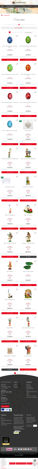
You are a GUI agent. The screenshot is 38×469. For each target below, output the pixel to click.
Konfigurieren (12, 463)
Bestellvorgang (28, 385)
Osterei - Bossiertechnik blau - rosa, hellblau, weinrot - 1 (10, 47)
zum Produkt (28, 256)
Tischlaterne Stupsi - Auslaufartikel (10, 355)
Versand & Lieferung (18, 415)
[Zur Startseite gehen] (19, 2)
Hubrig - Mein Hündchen (28, 215)
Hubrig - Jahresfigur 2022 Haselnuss (10, 243)
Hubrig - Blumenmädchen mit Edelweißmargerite (10, 158)
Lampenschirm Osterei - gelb (10, 186)
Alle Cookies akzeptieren (32, 463)
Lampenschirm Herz (28, 130)
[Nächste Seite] (20, 32)
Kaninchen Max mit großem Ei (28, 186)
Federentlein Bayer (10, 327)
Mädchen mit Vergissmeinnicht (10, 299)
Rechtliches (3, 415)
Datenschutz (3, 418)
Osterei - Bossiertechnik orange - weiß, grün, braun (28, 75)
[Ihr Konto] (30, 6)
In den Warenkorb (10, 59)
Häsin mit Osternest (10, 271)
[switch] (35, 465)
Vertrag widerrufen (5, 406)
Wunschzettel (16, 387)
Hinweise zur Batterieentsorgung (6, 420)
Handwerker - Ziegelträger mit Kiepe (28, 243)
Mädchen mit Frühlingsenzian (10, 215)
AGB (1, 417)
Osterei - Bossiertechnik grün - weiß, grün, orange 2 (28, 47)
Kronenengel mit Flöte (28, 355)
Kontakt (27, 390)
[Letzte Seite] (22, 32)
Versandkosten (21, 453)
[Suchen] (23, 6)
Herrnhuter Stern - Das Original (31, 395)
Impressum (2, 421)
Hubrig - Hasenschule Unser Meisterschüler (28, 158)
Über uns (27, 394)
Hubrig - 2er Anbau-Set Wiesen (28, 271)
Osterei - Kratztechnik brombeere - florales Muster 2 (10, 103)
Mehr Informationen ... (3, 467)
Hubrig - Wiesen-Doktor (28, 299)
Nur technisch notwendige (21, 463)
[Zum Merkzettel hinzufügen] (17, 36)
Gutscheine (28, 384)
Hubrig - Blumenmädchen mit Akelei (28, 327)
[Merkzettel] (28, 6)
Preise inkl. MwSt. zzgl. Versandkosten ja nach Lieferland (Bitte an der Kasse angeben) (9, 56)
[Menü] (2, 6)
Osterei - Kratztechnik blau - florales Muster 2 (9, 130)
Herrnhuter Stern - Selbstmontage (31, 397)
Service (15, 382)
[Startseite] (1, 15)
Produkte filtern (20, 27)
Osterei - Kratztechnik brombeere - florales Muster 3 (28, 103)
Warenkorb (15, 385)
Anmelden (15, 384)
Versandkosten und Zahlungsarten (6, 423)
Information (29, 382)
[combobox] (14, 6)
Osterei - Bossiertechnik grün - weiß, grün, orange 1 (10, 75)
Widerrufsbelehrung (4, 424)
